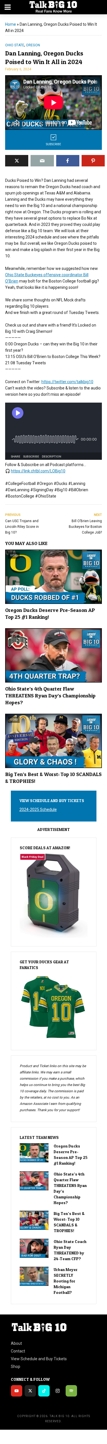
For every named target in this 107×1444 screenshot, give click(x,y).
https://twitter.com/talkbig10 (67, 381)
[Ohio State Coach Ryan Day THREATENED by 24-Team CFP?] (34, 1248)
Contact (18, 1351)
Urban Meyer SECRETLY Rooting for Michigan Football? (66, 1281)
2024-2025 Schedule (38, 809)
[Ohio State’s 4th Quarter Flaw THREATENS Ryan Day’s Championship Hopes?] (34, 1180)
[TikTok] (44, 1391)
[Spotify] (71, 1391)
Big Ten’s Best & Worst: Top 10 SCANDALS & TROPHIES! (53, 777)
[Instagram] (57, 1391)
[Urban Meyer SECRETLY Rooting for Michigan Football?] (34, 1276)
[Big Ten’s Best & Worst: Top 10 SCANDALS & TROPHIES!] (34, 1220)
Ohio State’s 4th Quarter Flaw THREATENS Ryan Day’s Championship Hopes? (50, 695)
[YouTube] (16, 1391)
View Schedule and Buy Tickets (39, 1359)
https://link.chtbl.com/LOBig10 (38, 471)
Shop (15, 1366)
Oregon (33, 45)
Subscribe (53, 144)
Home (10, 24)
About (16, 1343)
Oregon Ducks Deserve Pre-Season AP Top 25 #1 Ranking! (50, 613)
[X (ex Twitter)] (30, 1391)
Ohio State (14, 45)
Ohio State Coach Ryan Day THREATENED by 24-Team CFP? (70, 1250)
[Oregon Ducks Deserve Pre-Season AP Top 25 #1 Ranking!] (34, 1152)
